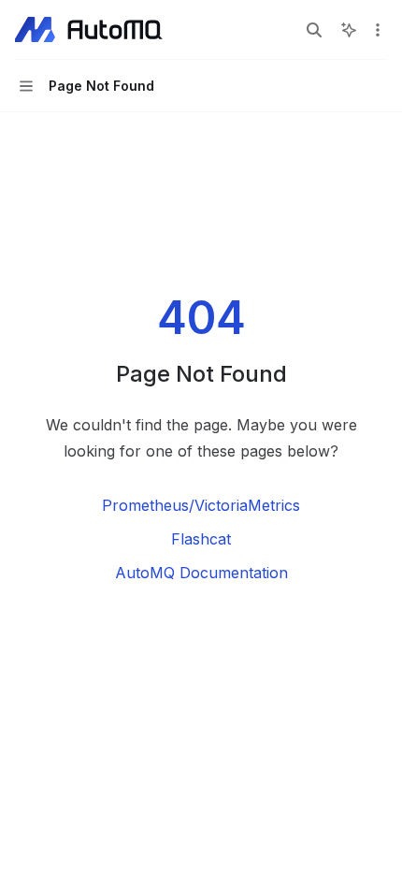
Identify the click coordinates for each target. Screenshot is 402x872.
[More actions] (377, 30)
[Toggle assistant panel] (348, 30)
